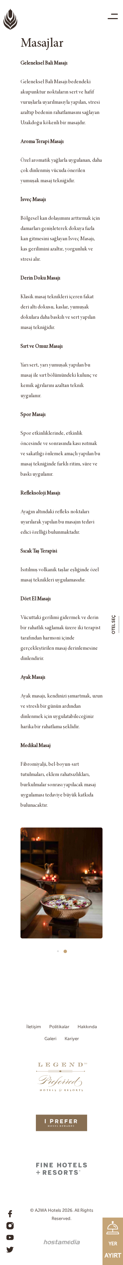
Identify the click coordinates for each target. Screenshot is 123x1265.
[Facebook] (10, 1214)
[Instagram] (10, 1226)
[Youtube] (10, 1238)
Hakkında (87, 1026)
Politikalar (59, 1026)
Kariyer (72, 1038)
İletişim (33, 1026)
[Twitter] (10, 1250)
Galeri (50, 1038)
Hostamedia (61, 1242)
